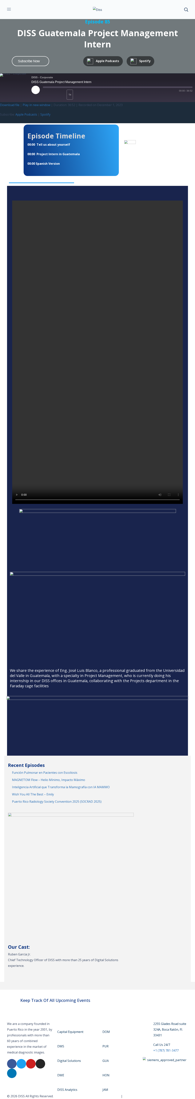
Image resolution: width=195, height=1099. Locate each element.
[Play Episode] (35, 90)
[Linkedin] (12, 1073)
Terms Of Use (110, 1096)
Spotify (45, 114)
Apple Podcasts (26, 114)
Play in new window (36, 105)
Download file (9, 105)
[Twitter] (21, 1064)
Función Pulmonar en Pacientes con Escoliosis (44, 772)
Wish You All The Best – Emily (33, 794)
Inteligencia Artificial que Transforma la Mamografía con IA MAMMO (61, 787)
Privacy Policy (132, 1096)
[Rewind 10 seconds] (61, 95)
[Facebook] (12, 1064)
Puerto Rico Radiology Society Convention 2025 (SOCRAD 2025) (56, 801)
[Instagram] (40, 1064)
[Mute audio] (49, 94)
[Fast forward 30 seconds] (81, 95)
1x (70, 94)
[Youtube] (31, 1064)
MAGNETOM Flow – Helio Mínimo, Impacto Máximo (48, 780)
